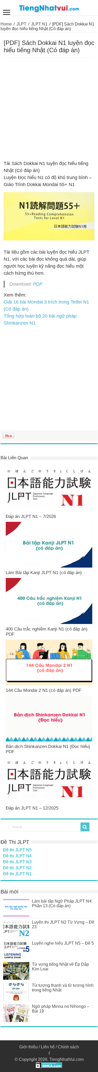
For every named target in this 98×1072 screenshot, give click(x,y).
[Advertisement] (49, 109)
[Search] (84, 827)
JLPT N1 (39, 24)
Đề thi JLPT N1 (17, 874)
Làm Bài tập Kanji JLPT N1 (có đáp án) (44, 572)
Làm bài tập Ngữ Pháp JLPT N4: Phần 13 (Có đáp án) (62, 903)
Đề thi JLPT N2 (17, 868)
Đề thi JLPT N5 (17, 850)
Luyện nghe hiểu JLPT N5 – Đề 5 (63, 943)
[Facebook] (49, 1053)
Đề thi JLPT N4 (17, 856)
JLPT (21, 24)
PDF (37, 284)
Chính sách (68, 1047)
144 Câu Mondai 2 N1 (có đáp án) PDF (43, 690)
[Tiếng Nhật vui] (49, 7)
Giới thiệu (28, 1047)
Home (6, 24)
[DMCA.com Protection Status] (49, 1064)
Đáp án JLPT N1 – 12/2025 (32, 808)
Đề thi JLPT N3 (17, 862)
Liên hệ (48, 1047)
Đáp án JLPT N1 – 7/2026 (31, 516)
